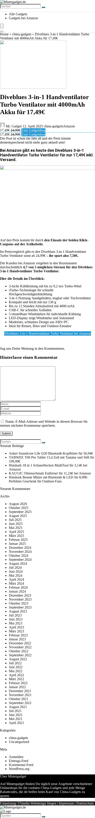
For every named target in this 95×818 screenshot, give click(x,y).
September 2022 (20, 655)
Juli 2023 (15, 615)
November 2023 (20, 599)
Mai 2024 (15, 575)
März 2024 (16, 583)
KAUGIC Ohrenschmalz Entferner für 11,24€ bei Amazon (50, 473)
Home (4, 34)
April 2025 (16, 532)
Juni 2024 (16, 571)
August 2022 (18, 659)
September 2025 (20, 512)
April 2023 (16, 627)
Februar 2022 (18, 683)
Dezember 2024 (20, 547)
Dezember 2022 (20, 643)
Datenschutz (85, 803)
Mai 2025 (15, 528)
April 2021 (16, 723)
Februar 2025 (18, 539)
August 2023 (18, 611)
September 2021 (20, 703)
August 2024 (18, 563)
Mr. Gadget (14, 126)
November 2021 (20, 695)
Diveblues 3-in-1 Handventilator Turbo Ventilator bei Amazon (47, 333)
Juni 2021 (16, 715)
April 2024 (16, 579)
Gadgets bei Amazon (23, 18)
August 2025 (18, 516)
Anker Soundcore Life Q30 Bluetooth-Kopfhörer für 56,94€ (51, 453)
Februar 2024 (18, 587)
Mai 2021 (15, 719)
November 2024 (20, 551)
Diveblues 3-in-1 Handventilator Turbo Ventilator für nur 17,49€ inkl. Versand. (47, 155)
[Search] (2, 31)
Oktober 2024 (18, 555)
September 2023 (20, 607)
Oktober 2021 (18, 699)
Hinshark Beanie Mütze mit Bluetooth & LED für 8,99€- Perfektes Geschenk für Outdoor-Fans (48, 479)
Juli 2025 (15, 520)
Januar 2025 (17, 543)
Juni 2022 (16, 667)
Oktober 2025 (18, 508)
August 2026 (18, 504)
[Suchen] (43, 7)
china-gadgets (21, 34)
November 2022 (20, 647)
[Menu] (2, 26)
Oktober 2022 (18, 651)
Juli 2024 (15, 567)
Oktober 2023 (18, 603)
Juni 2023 (16, 619)
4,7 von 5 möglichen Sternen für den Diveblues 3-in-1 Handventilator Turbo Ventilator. (46, 269)
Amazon (69, 126)
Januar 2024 (17, 591)
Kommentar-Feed (21, 765)
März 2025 (16, 536)
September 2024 (20, 559)
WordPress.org (19, 769)
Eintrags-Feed (18, 761)
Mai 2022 (15, 671)
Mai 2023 (15, 623)
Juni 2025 (16, 524)
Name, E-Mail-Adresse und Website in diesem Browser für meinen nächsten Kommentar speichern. (43, 423)
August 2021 (18, 707)
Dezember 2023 (20, 595)
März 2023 (16, 631)
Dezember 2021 (20, 691)
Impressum (66, 803)
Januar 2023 (17, 639)
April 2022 (16, 675)
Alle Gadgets (18, 14)
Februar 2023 (18, 635)
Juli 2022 (15, 663)
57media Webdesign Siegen (37, 803)
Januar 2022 (17, 687)
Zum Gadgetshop (33, 130)
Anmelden (16, 757)
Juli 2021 (15, 711)
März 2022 (16, 679)
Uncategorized (19, 742)
